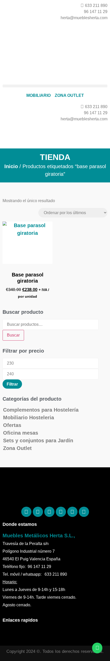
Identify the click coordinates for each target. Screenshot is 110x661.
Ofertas (12, 425)
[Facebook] (26, 512)
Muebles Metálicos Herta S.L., (39, 535)
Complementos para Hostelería (41, 410)
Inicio (11, 166)
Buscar (13, 335)
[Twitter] (61, 512)
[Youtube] (84, 512)
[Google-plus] (72, 512)
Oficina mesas (20, 433)
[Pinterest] (38, 512)
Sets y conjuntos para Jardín (38, 440)
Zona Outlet (17, 448)
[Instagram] (49, 512)
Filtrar (12, 384)
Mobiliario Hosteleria (28, 417)
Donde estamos (20, 524)
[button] (55, 86)
